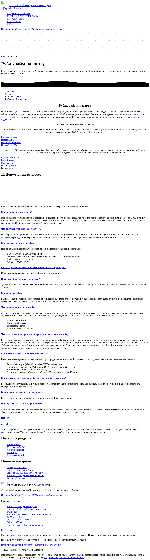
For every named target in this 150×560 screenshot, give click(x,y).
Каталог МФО (14, 444)
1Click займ (12, 512)
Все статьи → (8, 530)
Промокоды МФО (16, 447)
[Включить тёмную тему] (2, 8)
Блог (3, 56)
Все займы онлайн (10, 157)
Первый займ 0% (12, 8)
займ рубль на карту (17, 467)
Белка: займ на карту (17, 478)
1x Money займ (14, 517)
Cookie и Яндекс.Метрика (48, 545)
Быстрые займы (9, 137)
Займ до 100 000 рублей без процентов (26, 473)
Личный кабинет (15, 450)
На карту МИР (28, 29)
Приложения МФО (16, 455)
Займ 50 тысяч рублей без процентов (25, 475)
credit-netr (7, 423)
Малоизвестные (57, 29)
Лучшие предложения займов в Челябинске (29, 514)
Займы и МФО (15, 96)
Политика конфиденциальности (17, 545)
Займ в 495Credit (15, 522)
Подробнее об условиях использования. (64, 557)
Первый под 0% (9, 145)
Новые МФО (7, 140)
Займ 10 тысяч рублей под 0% (22, 470)
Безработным (42, 29)
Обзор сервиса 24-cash (18, 519)
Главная (11, 91)
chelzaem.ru (15, 535)
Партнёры (12, 452)
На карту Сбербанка (11, 29)
